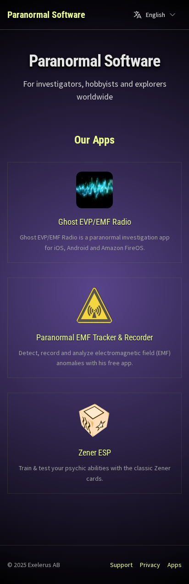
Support (121, 565)
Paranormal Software (46, 14)
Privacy (150, 565)
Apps (174, 565)
